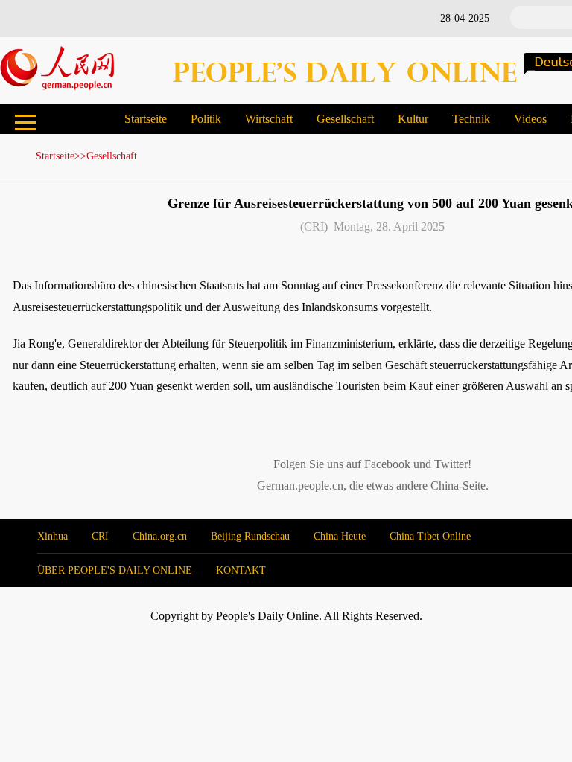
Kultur (413, 118)
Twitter (451, 464)
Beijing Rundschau (250, 536)
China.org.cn (160, 536)
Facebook (387, 464)
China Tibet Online (430, 536)
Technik (471, 118)
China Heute (340, 536)
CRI (100, 536)
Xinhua (52, 536)
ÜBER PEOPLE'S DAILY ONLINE (114, 570)
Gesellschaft (345, 118)
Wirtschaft (269, 118)
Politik (206, 118)
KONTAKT (241, 570)
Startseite (145, 118)
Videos (530, 118)
